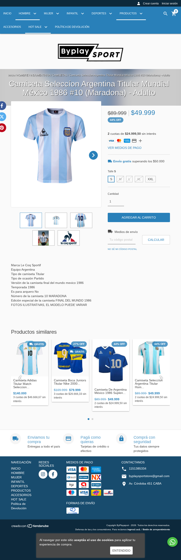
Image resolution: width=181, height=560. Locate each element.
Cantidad (113, 193)
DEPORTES (99, 13)
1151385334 (137, 468)
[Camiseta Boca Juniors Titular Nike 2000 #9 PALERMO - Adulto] (70, 357)
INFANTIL (73, 13)
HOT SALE (35, 26)
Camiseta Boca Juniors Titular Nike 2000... (70, 382)
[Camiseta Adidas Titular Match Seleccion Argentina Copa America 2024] (29, 357)
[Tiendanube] (30, 527)
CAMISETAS (59, 75)
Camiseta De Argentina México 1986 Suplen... (110, 391)
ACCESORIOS (12, 26)
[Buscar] (165, 13)
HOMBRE (25, 13)
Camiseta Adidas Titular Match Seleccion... (25, 384)
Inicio (11, 75)
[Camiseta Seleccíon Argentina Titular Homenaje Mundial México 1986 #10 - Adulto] (151, 357)
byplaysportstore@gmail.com (149, 476)
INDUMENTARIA (40, 75)
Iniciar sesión (170, 3)
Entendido (121, 550)
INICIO (7, 13)
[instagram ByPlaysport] (43, 474)
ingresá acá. (134, 529)
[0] (174, 15)
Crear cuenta (151, 3)
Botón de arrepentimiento (156, 529)
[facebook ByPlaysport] (53, 474)
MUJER (49, 13)
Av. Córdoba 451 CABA (145, 483)
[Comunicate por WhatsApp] (172, 542)
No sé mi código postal (122, 249)
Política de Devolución (72, 26)
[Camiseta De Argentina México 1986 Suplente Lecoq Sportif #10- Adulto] (111, 362)
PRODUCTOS (128, 13)
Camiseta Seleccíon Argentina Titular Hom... (149, 384)
